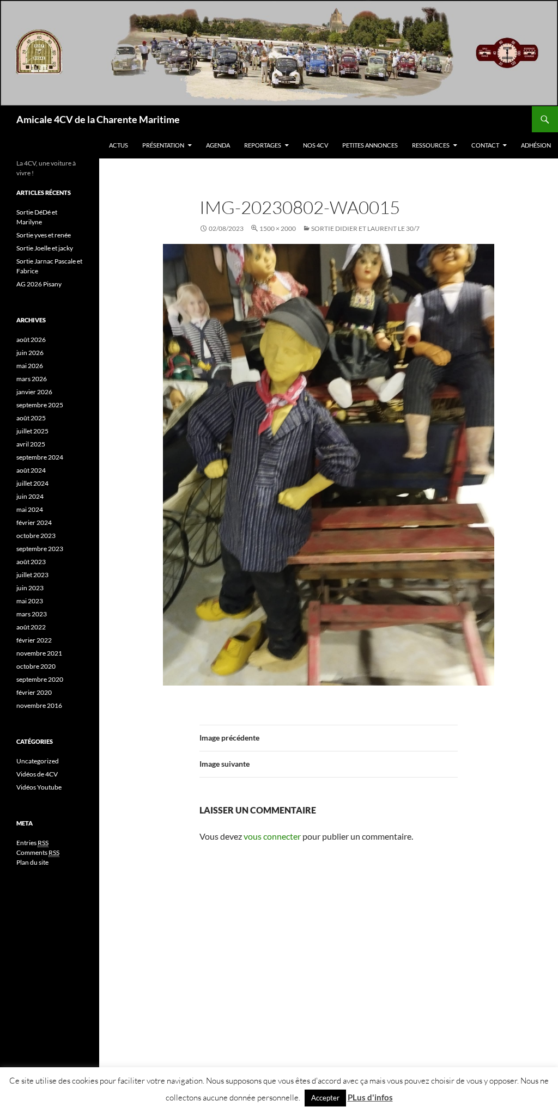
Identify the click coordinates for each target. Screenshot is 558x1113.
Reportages (262, 145)
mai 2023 (29, 601)
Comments (37, 852)
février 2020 (34, 692)
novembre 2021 (39, 653)
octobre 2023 (36, 535)
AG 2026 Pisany (39, 284)
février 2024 (34, 522)
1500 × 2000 (277, 228)
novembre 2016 (39, 705)
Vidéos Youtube (39, 787)
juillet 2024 (32, 483)
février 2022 (34, 640)
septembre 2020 (39, 679)
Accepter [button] (325, 1097)
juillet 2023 (32, 575)
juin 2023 (30, 588)
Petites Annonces (370, 145)
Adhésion (536, 145)
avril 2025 (30, 444)
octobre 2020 (36, 666)
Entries (32, 843)
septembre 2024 (39, 457)
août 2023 (31, 562)
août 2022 (31, 627)
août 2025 (31, 418)
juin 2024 (30, 496)
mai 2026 (29, 366)
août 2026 (31, 339)
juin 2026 (30, 352)
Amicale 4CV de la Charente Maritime (98, 119)
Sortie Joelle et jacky (44, 248)
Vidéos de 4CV (37, 774)
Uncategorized (37, 761)
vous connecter (272, 836)
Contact (485, 145)
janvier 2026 (34, 392)
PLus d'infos (370, 1097)
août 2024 (31, 470)
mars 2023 (31, 614)
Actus (118, 145)
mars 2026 (31, 379)
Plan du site (32, 862)
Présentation (163, 145)
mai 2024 (29, 509)
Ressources (431, 145)
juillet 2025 (32, 431)
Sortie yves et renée (43, 235)
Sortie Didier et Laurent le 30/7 (365, 228)
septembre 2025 (39, 405)
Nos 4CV (315, 145)
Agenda (218, 145)
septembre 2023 (39, 549)
